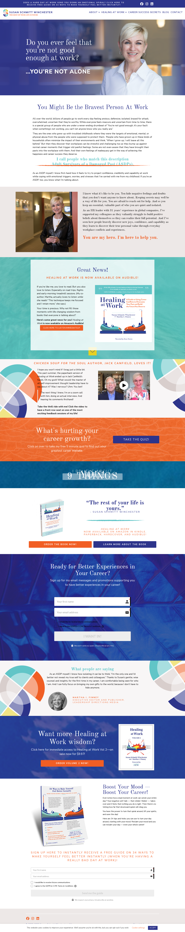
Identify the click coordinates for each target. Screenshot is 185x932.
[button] (74, 4)
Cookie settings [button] (138, 927)
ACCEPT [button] (153, 928)
